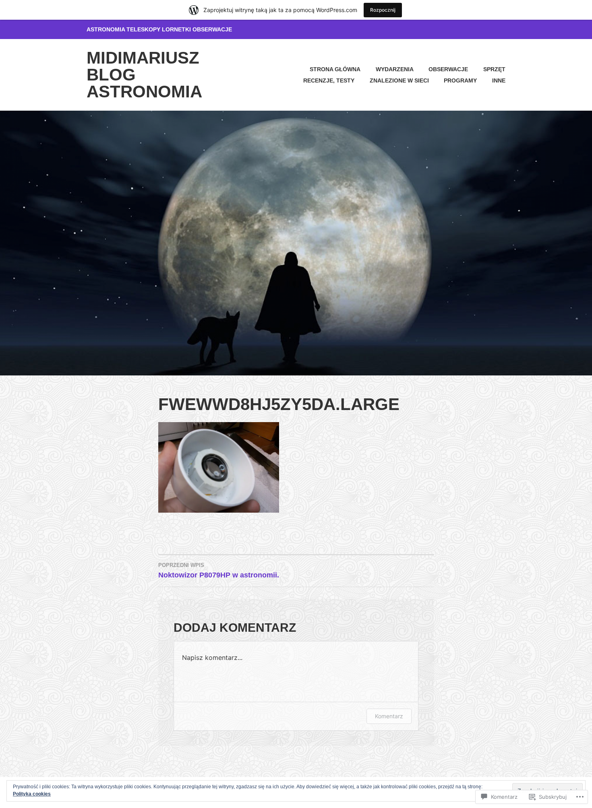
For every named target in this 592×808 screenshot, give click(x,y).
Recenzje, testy (328, 80)
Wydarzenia (395, 69)
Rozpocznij (382, 10)
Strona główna (335, 69)
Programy (460, 80)
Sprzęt (494, 69)
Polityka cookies (32, 794)
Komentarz (389, 716)
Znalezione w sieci (399, 80)
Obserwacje (448, 69)
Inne (498, 80)
